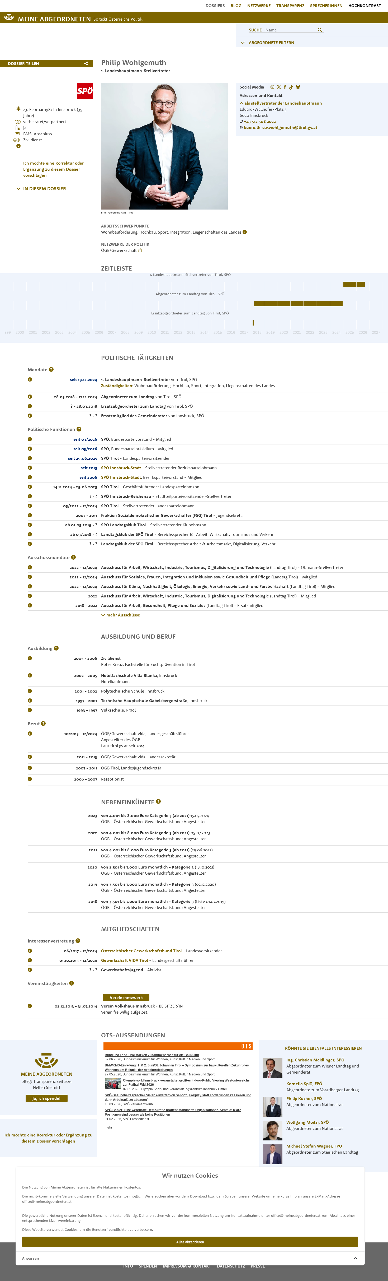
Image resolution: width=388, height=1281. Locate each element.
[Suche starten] (320, 30)
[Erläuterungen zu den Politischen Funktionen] (79, 429)
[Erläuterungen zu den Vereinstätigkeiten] (71, 983)
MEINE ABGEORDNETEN (54, 18)
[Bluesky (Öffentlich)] (298, 87)
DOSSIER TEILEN (23, 63)
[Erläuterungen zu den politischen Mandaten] (51, 369)
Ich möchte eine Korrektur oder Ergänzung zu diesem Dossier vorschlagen (53, 169)
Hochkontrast (364, 5)
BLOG (236, 5)
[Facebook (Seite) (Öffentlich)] (285, 87)
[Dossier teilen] (87, 63)
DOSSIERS (215, 5)
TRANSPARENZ (290, 5)
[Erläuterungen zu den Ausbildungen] (56, 648)
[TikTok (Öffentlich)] (291, 87)
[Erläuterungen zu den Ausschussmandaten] (73, 557)
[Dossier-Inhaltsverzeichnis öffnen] (18, 188)
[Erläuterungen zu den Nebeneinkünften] (158, 802)
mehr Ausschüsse (122, 615)
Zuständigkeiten (116, 385)
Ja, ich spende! (46, 1098)
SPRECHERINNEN (326, 5)
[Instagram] (272, 87)
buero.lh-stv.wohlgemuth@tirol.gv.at (280, 127)
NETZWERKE (259, 5)
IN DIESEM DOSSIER (44, 188)
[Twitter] (279, 87)
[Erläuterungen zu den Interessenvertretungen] (77, 941)
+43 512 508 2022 (260, 121)
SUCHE (255, 29)
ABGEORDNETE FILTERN (271, 42)
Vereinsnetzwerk (126, 997)
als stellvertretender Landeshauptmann (282, 103)
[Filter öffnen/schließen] (243, 42)
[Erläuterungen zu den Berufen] (43, 724)
